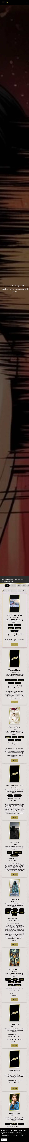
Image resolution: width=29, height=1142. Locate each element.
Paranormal (18, 795)
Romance (21, 680)
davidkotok (15, 787)
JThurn (15, 729)
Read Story (14, 645)
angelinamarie (15, 617)
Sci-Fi (14, 915)
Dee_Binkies (15, 1116)
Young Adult (14, 631)
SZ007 (15, 971)
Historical (14, 912)
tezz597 (15, 844)
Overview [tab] (13, 585)
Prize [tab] (24, 585)
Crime (11, 683)
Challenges (5, 578)
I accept (4, 1140)
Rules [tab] (19, 585)
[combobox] (3, 591)
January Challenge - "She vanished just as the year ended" (14, 580)
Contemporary (17, 852)
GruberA (15, 901)
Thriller (21, 912)
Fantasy (11, 628)
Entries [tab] (7, 585)
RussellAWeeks (15, 672)
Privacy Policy (15, 1135)
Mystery (18, 628)
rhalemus (15, 1027)
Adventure (17, 625)
